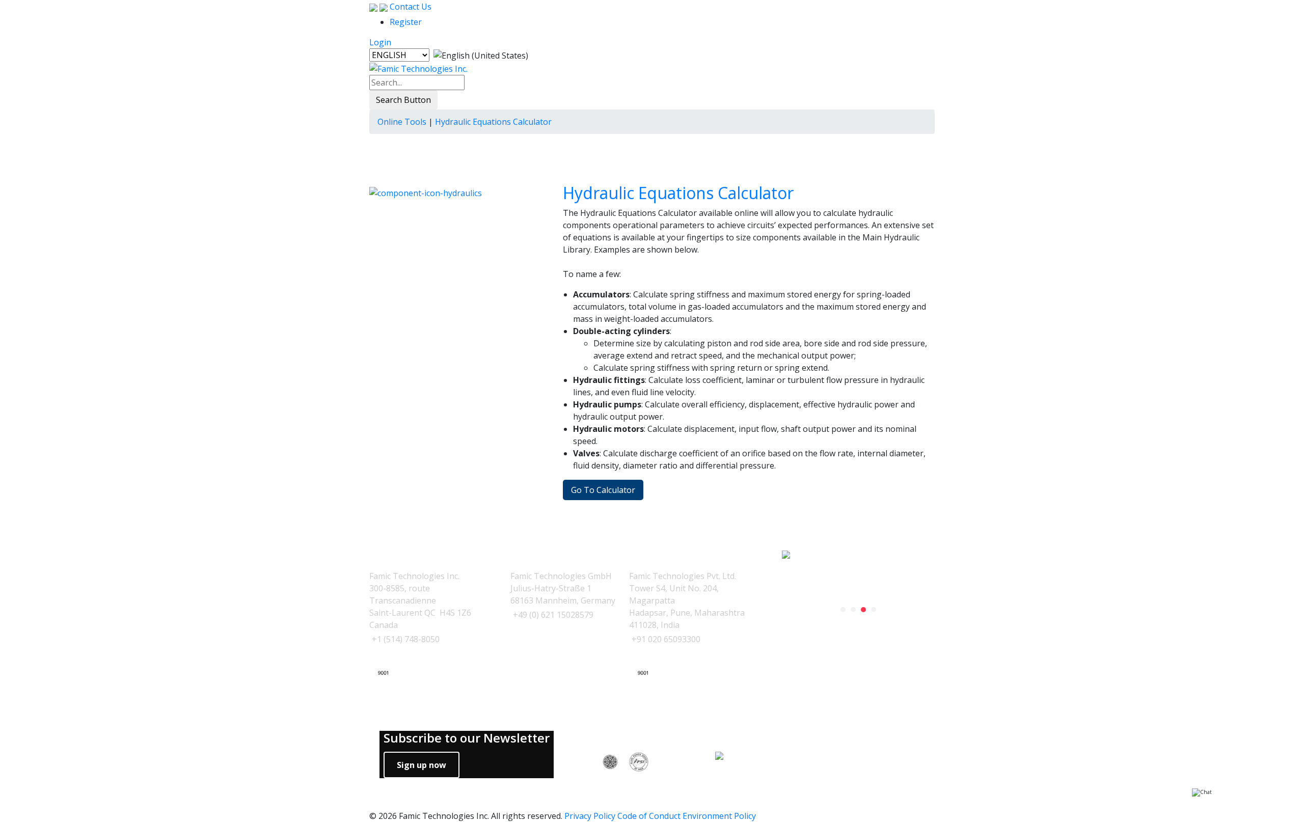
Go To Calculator (603, 490)
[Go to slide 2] (853, 609)
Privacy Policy (589, 815)
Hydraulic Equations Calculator (678, 193)
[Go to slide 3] (863, 609)
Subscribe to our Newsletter (467, 738)
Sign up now (421, 765)
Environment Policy (719, 815)
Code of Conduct (649, 815)
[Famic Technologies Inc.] (418, 67)
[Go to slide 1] (843, 609)
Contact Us (409, 6)
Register (406, 22)
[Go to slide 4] (873, 609)
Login (380, 42)
